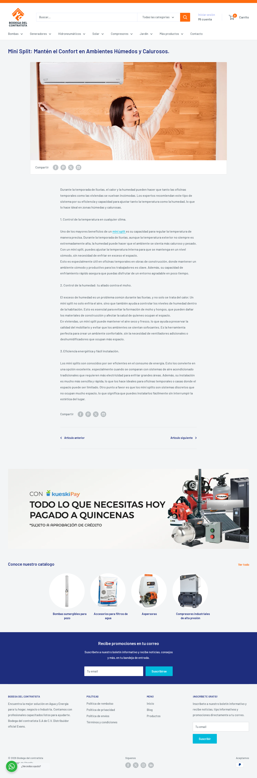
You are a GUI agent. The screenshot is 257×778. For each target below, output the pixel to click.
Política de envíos (98, 716)
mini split (119, 231)
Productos (153, 716)
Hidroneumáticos (69, 33)
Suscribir (205, 739)
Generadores (38, 33)
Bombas (13, 33)
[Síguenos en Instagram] (143, 765)
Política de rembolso (100, 703)
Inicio (150, 703)
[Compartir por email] (78, 167)
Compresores (119, 33)
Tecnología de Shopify (20, 762)
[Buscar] (185, 17)
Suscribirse (159, 671)
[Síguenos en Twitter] (136, 765)
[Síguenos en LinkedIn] (151, 765)
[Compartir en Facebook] (55, 167)
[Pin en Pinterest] (63, 167)
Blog (150, 709)
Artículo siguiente (181, 437)
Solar (95, 33)
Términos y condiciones (102, 722)
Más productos (169, 33)
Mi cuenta (205, 19)
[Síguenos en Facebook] (128, 765)
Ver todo (244, 564)
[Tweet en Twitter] (71, 167)
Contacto (196, 33)
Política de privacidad (101, 709)
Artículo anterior (74, 437)
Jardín (144, 33)
